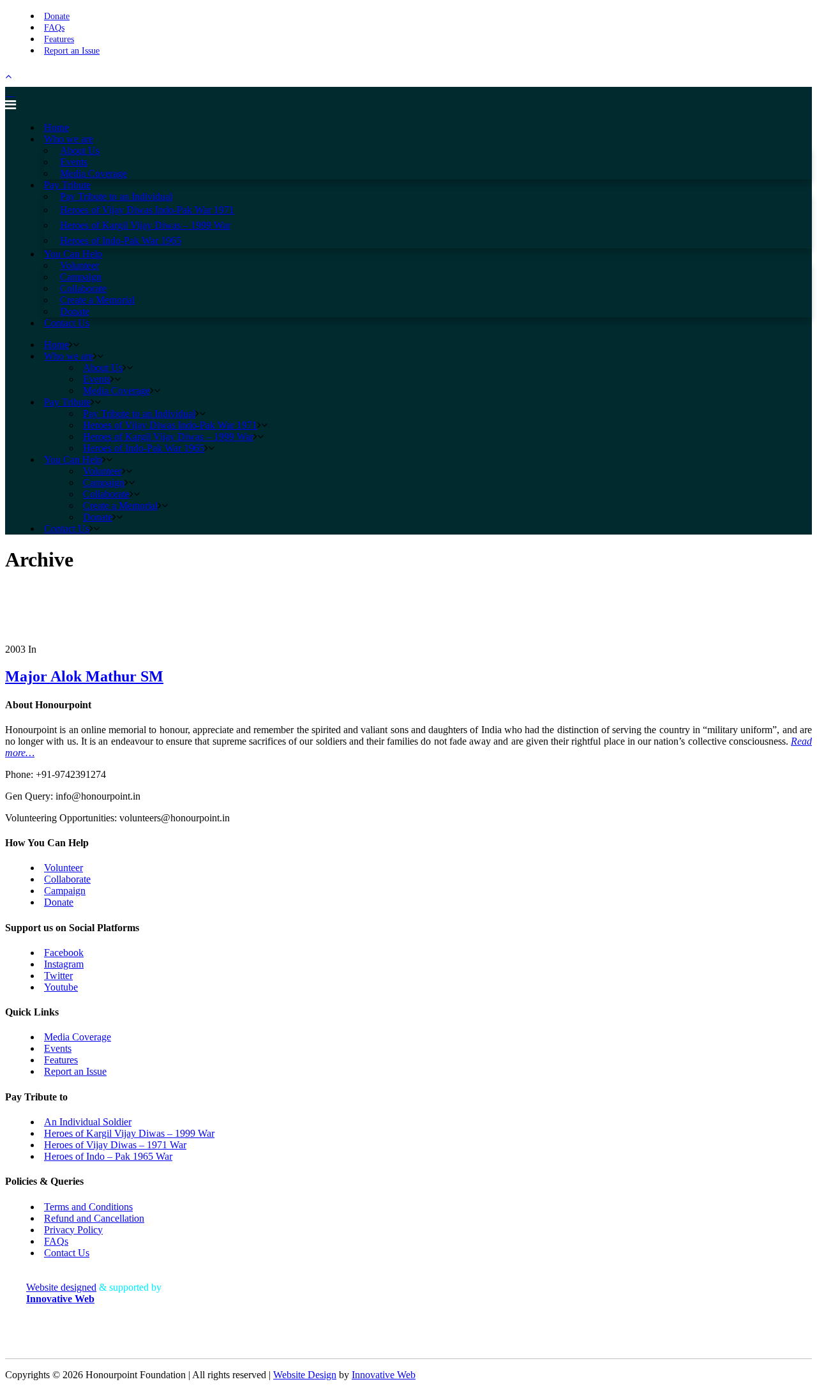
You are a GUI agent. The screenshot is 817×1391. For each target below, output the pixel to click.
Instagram (64, 964)
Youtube (61, 987)
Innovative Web (384, 1374)
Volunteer (63, 867)
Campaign (65, 890)
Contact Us (66, 1252)
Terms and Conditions (88, 1206)
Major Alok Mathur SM (84, 676)
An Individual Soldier (87, 1121)
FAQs (54, 28)
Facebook (64, 952)
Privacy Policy (73, 1229)
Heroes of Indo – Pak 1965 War (108, 1156)
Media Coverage (77, 1036)
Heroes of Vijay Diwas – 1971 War (115, 1144)
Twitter (58, 975)
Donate (57, 16)
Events (57, 1048)
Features (59, 39)
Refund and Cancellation (94, 1218)
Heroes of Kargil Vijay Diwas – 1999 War (129, 1133)
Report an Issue (72, 51)
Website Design (304, 1374)
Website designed (61, 1287)
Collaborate (67, 879)
